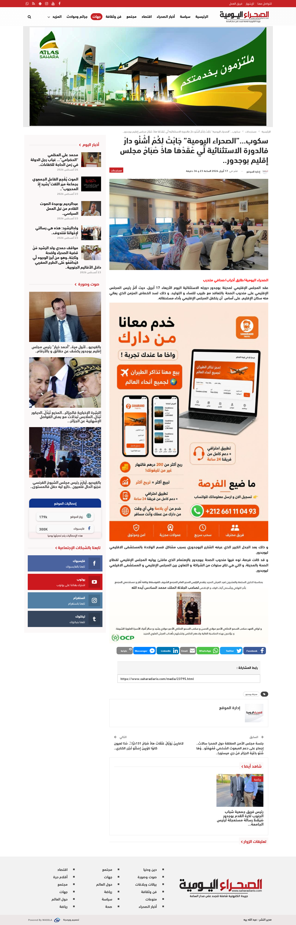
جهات (96, 16)
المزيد (57, 16)
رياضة (257, 779)
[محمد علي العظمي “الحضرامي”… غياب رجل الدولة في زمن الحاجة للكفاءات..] (91, 159)
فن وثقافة (113, 16)
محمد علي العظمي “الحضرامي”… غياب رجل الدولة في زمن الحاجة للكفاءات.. (54, 159)
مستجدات (116, 170)
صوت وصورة (147, 876)
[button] (254, 650)
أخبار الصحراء (166, 16)
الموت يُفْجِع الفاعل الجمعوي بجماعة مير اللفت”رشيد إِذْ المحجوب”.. (55, 183)
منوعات (151, 898)
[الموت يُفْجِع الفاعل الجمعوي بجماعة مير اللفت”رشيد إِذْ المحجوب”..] (91, 184)
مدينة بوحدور (251, 694)
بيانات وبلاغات (146, 884)
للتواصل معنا (264, 3)
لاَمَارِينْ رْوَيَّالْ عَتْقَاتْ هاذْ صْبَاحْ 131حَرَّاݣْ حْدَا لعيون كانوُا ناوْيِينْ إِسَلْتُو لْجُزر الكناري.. (148, 745)
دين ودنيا (150, 869)
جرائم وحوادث (77, 16)
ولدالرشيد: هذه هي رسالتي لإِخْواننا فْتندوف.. (56, 230)
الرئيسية (201, 16)
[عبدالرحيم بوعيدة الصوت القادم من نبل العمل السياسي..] (91, 208)
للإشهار (250, 3)
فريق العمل (235, 3)
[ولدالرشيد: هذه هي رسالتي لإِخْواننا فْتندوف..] (91, 232)
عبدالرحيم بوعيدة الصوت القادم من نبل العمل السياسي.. (59, 207)
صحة (108, 906)
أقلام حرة (60, 876)
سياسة (185, 16)
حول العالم (104, 884)
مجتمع (131, 16)
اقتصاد (147, 16)
